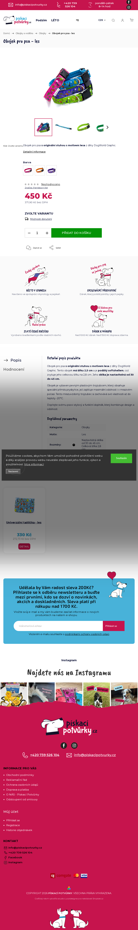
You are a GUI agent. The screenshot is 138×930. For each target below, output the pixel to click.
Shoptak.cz (98, 898)
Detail (24, 546)
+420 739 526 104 (44, 755)
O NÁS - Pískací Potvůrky (22, 794)
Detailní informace (34, 151)
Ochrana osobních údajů (22, 784)
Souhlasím (121, 458)
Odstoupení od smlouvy (22, 799)
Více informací (34, 464)
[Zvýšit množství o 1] (47, 232)
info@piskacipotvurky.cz (95, 755)
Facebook (66, 743)
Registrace (13, 825)
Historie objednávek (19, 830)
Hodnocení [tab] (13, 369)
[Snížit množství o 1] (29, 232)
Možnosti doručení (41, 219)
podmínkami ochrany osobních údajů (87, 634)
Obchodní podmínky (20, 775)
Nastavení (13, 471)
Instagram (77, 743)
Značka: (36, 187)
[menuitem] (41, 20)
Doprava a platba (17, 789)
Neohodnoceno (50, 184)
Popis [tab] (16, 360)
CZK (100, 20)
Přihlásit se (111, 626)
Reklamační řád (16, 779)
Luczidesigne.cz (72, 898)
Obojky (86, 427)
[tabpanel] (24, 520)
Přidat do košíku (76, 233)
